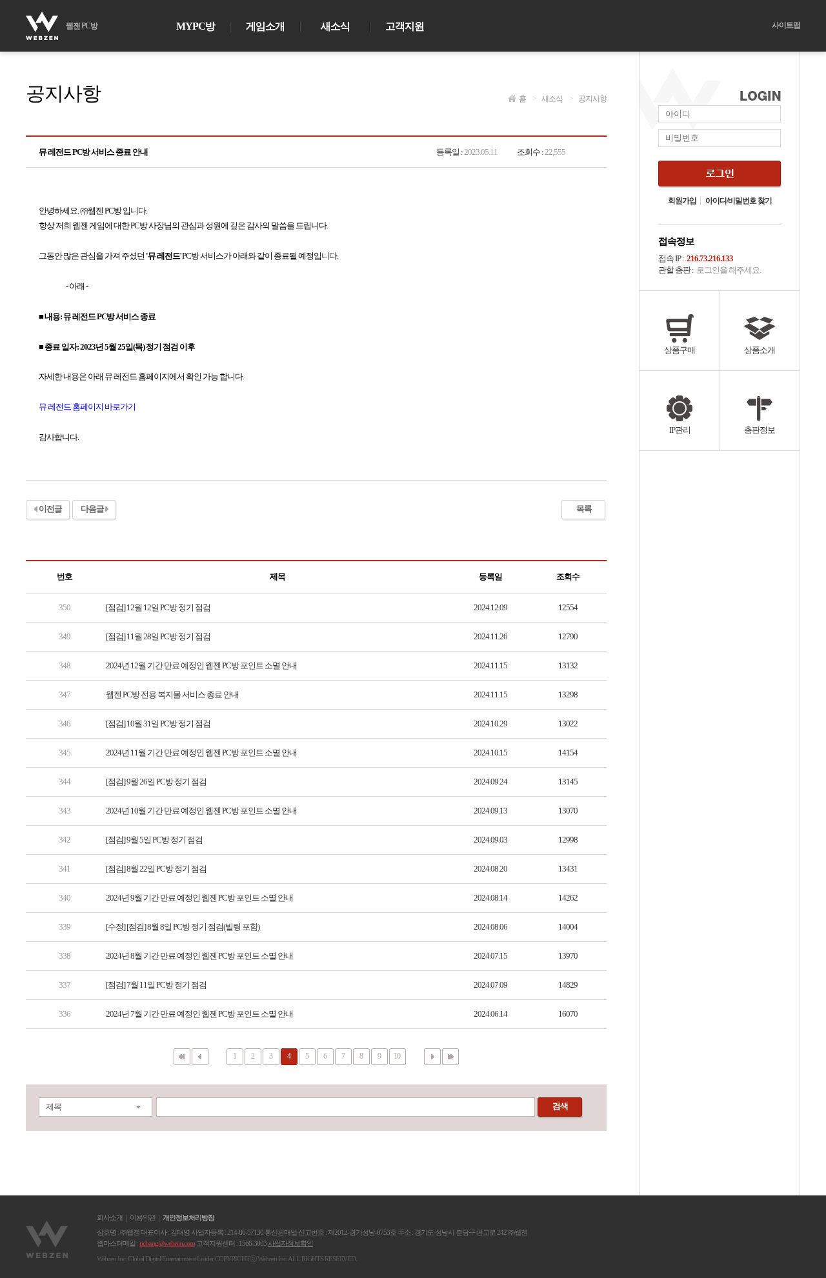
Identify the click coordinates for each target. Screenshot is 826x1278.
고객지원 (404, 26)
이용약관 (143, 1218)
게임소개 (265, 26)
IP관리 (679, 430)
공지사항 (588, 98)
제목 (53, 1107)
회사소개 (110, 1218)
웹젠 (48, 1239)
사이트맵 (786, 25)
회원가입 (682, 201)
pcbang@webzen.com (167, 1243)
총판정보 (759, 430)
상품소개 (759, 350)
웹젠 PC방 (81, 25)
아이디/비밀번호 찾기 (738, 201)
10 (397, 1056)
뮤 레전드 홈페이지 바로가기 (87, 407)
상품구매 (679, 350)
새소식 (335, 26)
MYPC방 (195, 26)
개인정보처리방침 (188, 1218)
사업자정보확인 (290, 1243)
